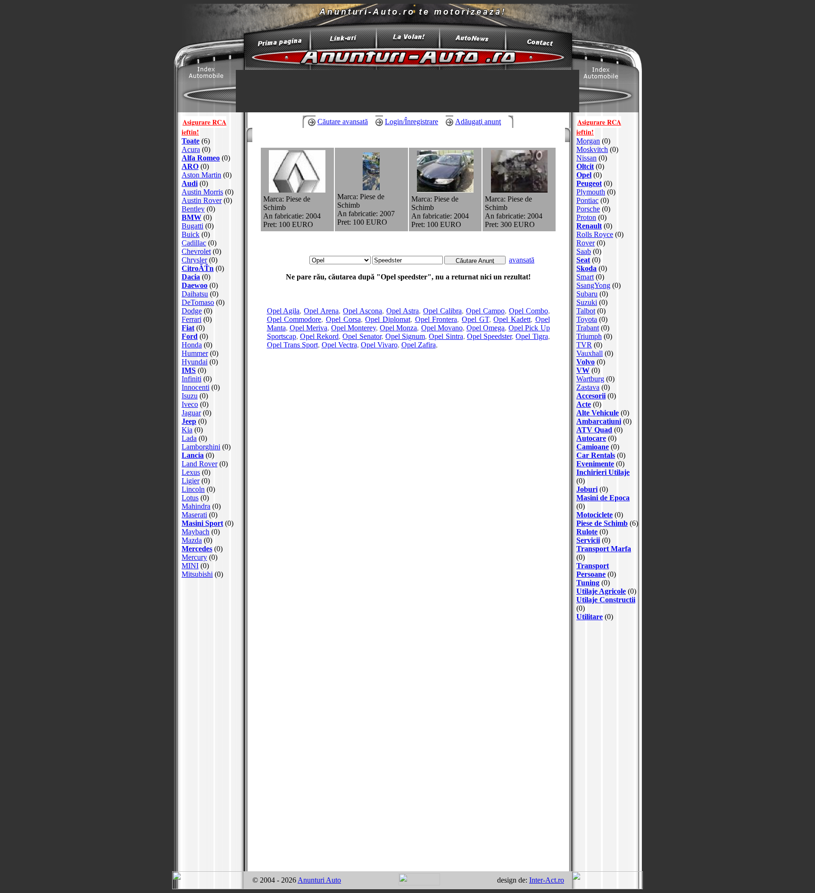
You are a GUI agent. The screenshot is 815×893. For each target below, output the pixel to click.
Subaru (587, 294)
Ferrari (191, 319)
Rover (585, 243)
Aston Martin (201, 175)
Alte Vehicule (597, 413)
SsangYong (593, 285)
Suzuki (586, 302)
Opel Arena (321, 311)
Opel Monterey (353, 328)
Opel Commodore (294, 319)
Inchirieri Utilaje (603, 472)
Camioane (592, 447)
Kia (187, 430)
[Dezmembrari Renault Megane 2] (371, 188)
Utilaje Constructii (605, 600)
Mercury (194, 557)
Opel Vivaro (379, 345)
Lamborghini (201, 447)
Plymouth (590, 192)
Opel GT (475, 319)
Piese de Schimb (602, 523)
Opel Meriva (308, 328)
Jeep (189, 421)
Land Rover (199, 464)
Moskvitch (592, 149)
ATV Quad (594, 430)
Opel (583, 175)
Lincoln (193, 489)
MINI (190, 566)
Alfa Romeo (201, 158)
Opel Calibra (442, 311)
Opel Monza (398, 328)
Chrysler (194, 260)
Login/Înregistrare (411, 122)
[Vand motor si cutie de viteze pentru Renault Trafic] (519, 190)
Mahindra (196, 506)
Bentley (193, 209)
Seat (583, 260)
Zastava (587, 387)
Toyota (586, 319)
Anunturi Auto (319, 880)
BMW (191, 217)
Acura (191, 149)
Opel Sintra (446, 336)
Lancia (193, 455)
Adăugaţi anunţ (478, 122)
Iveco (190, 404)
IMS (189, 370)
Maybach (195, 532)
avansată (521, 260)
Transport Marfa (603, 549)
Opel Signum (405, 336)
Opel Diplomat (387, 319)
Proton (586, 217)
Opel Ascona (362, 311)
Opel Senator (361, 336)
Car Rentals (595, 455)
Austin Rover (202, 200)
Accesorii (591, 396)
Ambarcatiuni (598, 421)
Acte (583, 404)
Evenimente (595, 464)
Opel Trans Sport (292, 345)
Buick (191, 234)
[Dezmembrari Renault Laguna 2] (445, 190)
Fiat (188, 328)
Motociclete (594, 515)
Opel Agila (283, 311)
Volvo (585, 362)
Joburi (587, 489)
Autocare (591, 438)
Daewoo (195, 285)
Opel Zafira (418, 345)
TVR (584, 345)
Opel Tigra (532, 336)
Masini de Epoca (603, 498)
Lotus (190, 498)
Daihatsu (195, 294)
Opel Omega (485, 328)
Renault (589, 226)
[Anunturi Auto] (407, 67)
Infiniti (191, 379)
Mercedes (197, 549)
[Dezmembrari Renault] (297, 190)
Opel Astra (402, 311)
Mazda (192, 540)
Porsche (588, 209)
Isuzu (190, 396)
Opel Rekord (319, 336)
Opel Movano (442, 328)
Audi (190, 183)
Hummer (195, 353)
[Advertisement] (211, 725)
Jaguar (191, 413)
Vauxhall (589, 353)
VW (583, 370)
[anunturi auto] (275, 45)
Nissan (586, 158)
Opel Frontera (436, 319)
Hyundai (195, 362)
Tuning (587, 583)
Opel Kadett (512, 319)
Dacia (191, 277)
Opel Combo (528, 311)
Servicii (588, 540)
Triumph (589, 336)
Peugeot (589, 183)
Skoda (586, 268)
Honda (192, 345)
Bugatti (192, 226)
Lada (189, 438)
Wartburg (590, 379)
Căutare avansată (342, 122)
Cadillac (194, 243)
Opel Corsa (343, 319)
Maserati (194, 515)
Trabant (587, 328)
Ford (190, 336)
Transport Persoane (592, 570)
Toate (191, 141)
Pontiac (587, 200)
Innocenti (195, 387)
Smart (585, 277)
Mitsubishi (197, 574)
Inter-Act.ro (546, 880)
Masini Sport (202, 523)
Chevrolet (196, 251)
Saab (583, 251)
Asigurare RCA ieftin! (204, 127)
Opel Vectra (339, 345)
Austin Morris (202, 192)
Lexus (191, 472)
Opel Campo (485, 311)
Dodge (192, 311)
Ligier (191, 481)
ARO (190, 166)
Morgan (588, 141)
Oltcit (585, 166)
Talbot (585, 311)
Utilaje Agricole (601, 591)
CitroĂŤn (198, 268)
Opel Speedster (489, 336)
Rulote (587, 532)
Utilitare (589, 617)
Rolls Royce (594, 234)
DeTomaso (198, 302)
